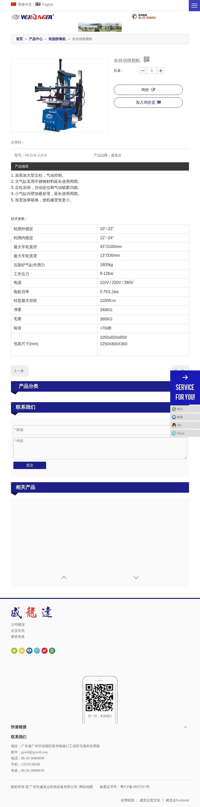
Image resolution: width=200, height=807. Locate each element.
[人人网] (29, 650)
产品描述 (22, 166)
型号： (20, 155)
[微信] (14, 650)
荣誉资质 (18, 637)
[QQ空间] (22, 650)
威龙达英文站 (150, 800)
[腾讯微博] (37, 650)
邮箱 (180, 417)
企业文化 (18, 631)
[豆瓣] (52, 650)
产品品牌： (102, 155)
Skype (180, 433)
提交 (29, 465)
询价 (145, 90)
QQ (179, 425)
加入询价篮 (145, 102)
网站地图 (86, 787)
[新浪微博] (44, 650)
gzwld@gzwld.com (34, 752)
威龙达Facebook (177, 800)
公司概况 (18, 624)
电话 (180, 409)
